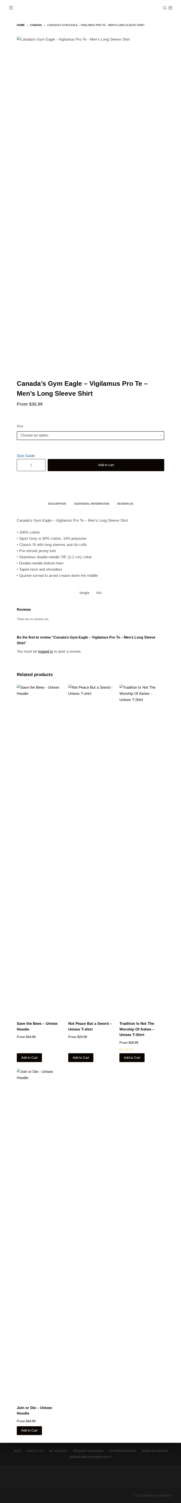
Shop (17, 1450)
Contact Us (35, 1450)
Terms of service (155, 1450)
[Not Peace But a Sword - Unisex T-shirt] (90, 849)
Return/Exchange (122, 1450)
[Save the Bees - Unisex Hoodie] (39, 849)
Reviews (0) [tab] (125, 503)
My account (58, 1450)
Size (20, 426)
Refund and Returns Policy (90, 1457)
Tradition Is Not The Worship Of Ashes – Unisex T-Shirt (136, 1029)
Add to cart (106, 465)
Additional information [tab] (91, 503)
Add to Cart (29, 1057)
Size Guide (26, 456)
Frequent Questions (88, 1450)
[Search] (164, 7)
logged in (45, 651)
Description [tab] (57, 503)
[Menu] (11, 8)
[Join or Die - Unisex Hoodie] (39, 1234)
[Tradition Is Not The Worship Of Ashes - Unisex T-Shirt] (141, 849)
